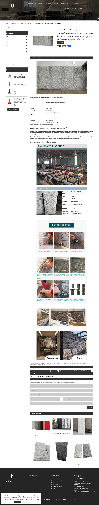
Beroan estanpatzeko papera (12, 39)
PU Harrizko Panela (22, 23)
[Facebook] (6, 481)
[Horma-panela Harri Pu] (40, 451)
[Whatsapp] (11, 481)
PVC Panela (8, 36)
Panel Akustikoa (9, 61)
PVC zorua (8, 45)
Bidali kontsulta (60, 42)
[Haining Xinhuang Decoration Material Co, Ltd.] (12, 6)
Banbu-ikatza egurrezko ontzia (13, 64)
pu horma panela (54, 370)
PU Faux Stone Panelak (83, 438)
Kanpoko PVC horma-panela (12, 58)
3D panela (8, 42)
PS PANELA (8, 54)
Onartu (24, 502)
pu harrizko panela (35, 370)
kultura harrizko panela (45, 370)
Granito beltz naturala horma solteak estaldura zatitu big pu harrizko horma (62, 433)
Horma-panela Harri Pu (41, 464)
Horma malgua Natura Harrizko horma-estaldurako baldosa (83, 464)
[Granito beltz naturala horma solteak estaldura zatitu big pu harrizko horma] (61, 423)
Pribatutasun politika (34, 499)
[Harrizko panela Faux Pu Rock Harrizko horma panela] (40, 424)
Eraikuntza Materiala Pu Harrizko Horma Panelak (62, 464)
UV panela (8, 51)
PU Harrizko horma (50, 376)
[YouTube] (8, 481)
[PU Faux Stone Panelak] (82, 425)
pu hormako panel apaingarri (65, 370)
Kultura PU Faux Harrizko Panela (34, 23)
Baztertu (17, 502)
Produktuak (13, 23)
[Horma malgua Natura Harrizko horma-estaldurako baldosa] (82, 451)
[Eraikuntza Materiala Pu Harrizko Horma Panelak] (61, 451)
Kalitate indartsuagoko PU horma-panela (82, 370)
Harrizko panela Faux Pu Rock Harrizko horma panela (41, 435)
